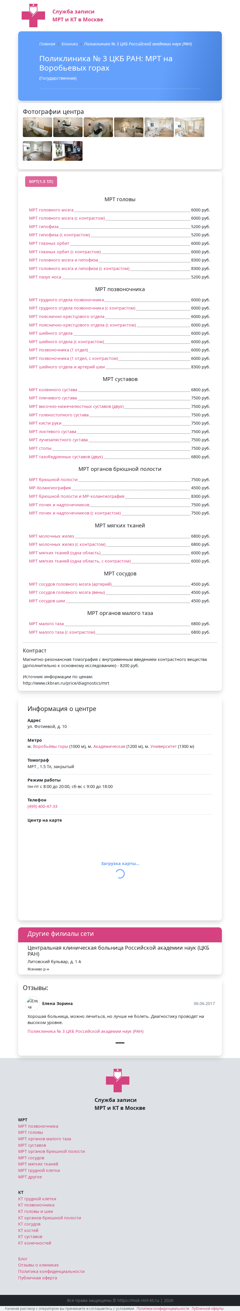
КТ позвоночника (36, 1205)
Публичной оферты (208, 1308)
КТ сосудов (29, 1224)
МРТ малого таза (46, 623)
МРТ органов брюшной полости (51, 1151)
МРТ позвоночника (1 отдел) (58, 350)
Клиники (69, 44)
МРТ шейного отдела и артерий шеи (67, 367)
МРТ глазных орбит (49, 243)
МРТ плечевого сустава (53, 398)
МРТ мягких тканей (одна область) (64, 552)
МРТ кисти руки (45, 423)
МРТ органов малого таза (44, 1138)
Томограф (38, 760)
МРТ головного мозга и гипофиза (63, 260)
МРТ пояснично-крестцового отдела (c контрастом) (82, 325)
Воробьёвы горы (50, 746)
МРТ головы (30, 1132)
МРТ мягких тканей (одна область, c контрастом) (80, 561)
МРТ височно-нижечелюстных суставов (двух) (76, 406)
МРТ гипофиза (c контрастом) (59, 234)
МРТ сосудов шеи (47, 601)
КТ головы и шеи (35, 1211)
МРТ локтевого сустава (52, 431)
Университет (163, 746)
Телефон (37, 800)
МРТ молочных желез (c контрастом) (67, 544)
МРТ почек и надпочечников (59, 504)
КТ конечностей (34, 1243)
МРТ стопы (40, 448)
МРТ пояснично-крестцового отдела (66, 316)
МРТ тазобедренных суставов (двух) (66, 456)
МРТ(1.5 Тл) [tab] (41, 181)
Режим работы (44, 780)
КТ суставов (30, 1236)
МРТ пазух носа (45, 277)
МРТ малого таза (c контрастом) (62, 632)
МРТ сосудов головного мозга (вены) (67, 592)
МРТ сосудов (31, 1157)
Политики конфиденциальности (163, 1308)
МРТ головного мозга (51, 210)
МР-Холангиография (50, 487)
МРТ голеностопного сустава (59, 415)
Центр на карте (45, 820)
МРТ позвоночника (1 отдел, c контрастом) (73, 358)
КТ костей (28, 1230)
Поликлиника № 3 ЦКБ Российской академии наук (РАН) (85, 1031)
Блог (23, 1259)
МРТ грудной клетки (39, 1170)
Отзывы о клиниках (38, 1265)
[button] (37, 127)
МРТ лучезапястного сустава (58, 439)
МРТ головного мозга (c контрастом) (67, 218)
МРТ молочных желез (51, 536)
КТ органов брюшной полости (49, 1218)
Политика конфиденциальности (51, 1271)
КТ (20, 1192)
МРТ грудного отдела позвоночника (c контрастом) (82, 308)
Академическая (109, 746)
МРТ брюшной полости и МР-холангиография (76, 496)
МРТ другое (30, 1177)
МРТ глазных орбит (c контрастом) (65, 251)
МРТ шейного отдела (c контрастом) (66, 341)
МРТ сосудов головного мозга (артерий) (70, 584)
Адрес (34, 720)
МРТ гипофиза (44, 226)
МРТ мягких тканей (38, 1164)
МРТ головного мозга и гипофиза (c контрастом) (79, 268)
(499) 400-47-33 (42, 806)
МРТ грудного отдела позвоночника (66, 299)
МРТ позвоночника (38, 1126)
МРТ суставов (32, 1145)
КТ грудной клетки (37, 1198)
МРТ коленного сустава (53, 389)
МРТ (22, 1119)
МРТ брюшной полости (53, 479)
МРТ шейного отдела (51, 333)
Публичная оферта (37, 1278)
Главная (47, 44)
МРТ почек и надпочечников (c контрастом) (75, 513)
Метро (35, 740)
